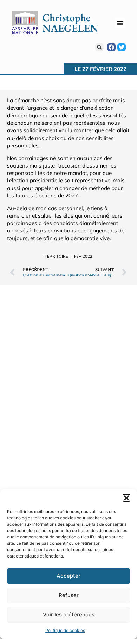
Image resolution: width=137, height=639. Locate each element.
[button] (126, 497)
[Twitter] (121, 47)
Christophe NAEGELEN (70, 23)
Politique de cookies (65, 630)
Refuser (69, 595)
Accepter (68, 575)
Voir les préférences (68, 614)
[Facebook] (111, 47)
